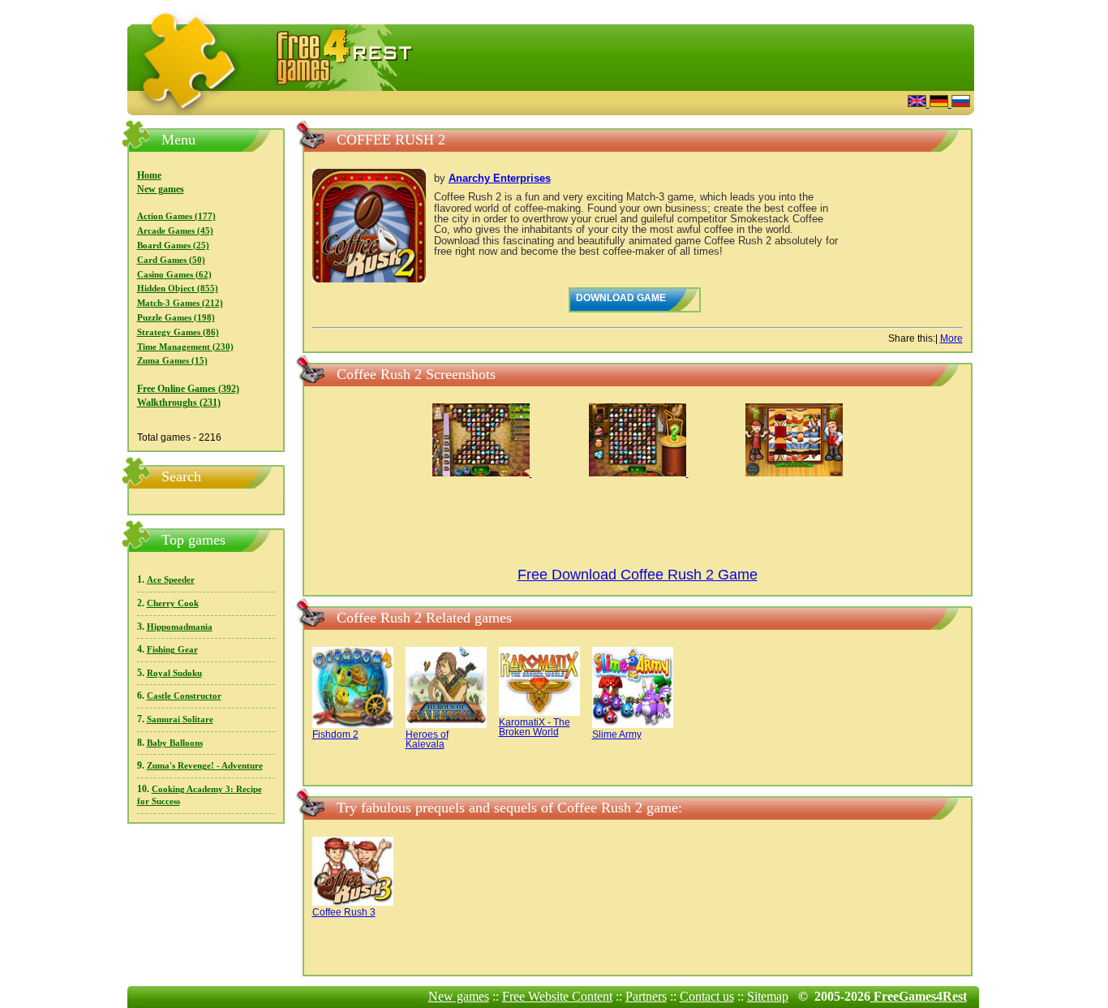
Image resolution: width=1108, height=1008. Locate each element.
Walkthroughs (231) (179, 402)
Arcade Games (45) (175, 230)
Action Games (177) (176, 216)
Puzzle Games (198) (176, 317)
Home (149, 175)
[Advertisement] (696, 101)
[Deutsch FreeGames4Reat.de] (940, 103)
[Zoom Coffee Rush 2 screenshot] (482, 473)
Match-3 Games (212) (180, 303)
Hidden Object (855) (177, 288)
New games (160, 189)
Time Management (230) (185, 346)
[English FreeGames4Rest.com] (919, 103)
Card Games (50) (171, 260)
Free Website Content (557, 996)
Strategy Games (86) (178, 332)
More (951, 338)
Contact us (707, 996)
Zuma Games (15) (172, 360)
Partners (646, 996)
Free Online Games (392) (188, 388)
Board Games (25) (173, 245)
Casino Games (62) (174, 274)
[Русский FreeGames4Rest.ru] (960, 103)
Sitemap (767, 996)
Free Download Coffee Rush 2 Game (637, 574)
